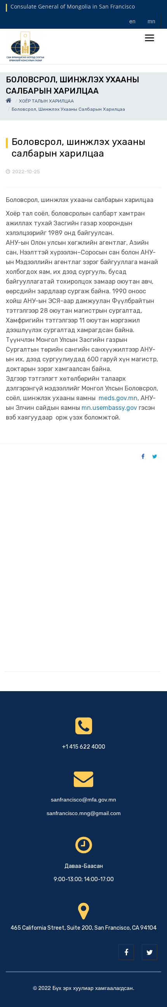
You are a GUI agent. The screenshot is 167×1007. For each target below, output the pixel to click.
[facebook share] (142, 456)
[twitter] (149, 952)
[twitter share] (154, 456)
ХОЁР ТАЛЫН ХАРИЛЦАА (46, 101)
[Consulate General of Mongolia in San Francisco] (25, 46)
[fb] (126, 952)
